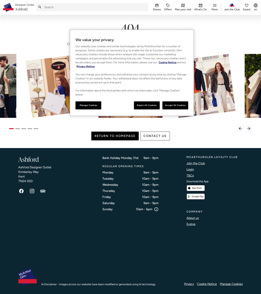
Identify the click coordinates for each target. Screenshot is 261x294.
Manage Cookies (231, 284)
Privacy (189, 284)
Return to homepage (115, 136)
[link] (24, 7)
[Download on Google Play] (195, 196)
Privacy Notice (85, 66)
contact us (155, 136)
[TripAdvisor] (43, 191)
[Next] (249, 128)
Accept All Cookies (175, 105)
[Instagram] (32, 191)
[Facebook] (21, 191)
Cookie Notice (207, 284)
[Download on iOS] (195, 188)
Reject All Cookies (146, 105)
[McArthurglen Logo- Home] (8, 7)
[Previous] (240, 128)
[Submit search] (40, 7)
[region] (132, 72)
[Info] (156, 209)
